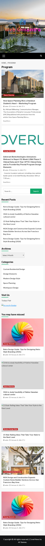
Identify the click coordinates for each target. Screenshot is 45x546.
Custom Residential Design (14, 269)
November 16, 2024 (17, 170)
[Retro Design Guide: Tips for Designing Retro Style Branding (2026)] (23, 332)
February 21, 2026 (16, 528)
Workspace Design (10, 288)
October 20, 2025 (16, 106)
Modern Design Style (11, 278)
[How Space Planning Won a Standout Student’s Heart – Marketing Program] (23, 84)
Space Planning (9, 95)
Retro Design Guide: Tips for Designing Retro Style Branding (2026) (21, 208)
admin (6, 106)
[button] (4, 56)
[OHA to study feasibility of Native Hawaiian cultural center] (23, 375)
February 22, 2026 (16, 440)
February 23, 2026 (16, 355)
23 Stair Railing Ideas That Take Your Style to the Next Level (21, 222)
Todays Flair (6, 300)
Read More (6, 121)
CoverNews (34, 539)
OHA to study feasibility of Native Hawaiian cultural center (21, 215)
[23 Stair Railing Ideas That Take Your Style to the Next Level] (23, 418)
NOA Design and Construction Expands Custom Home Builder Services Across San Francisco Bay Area (22, 231)
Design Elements (9, 151)
